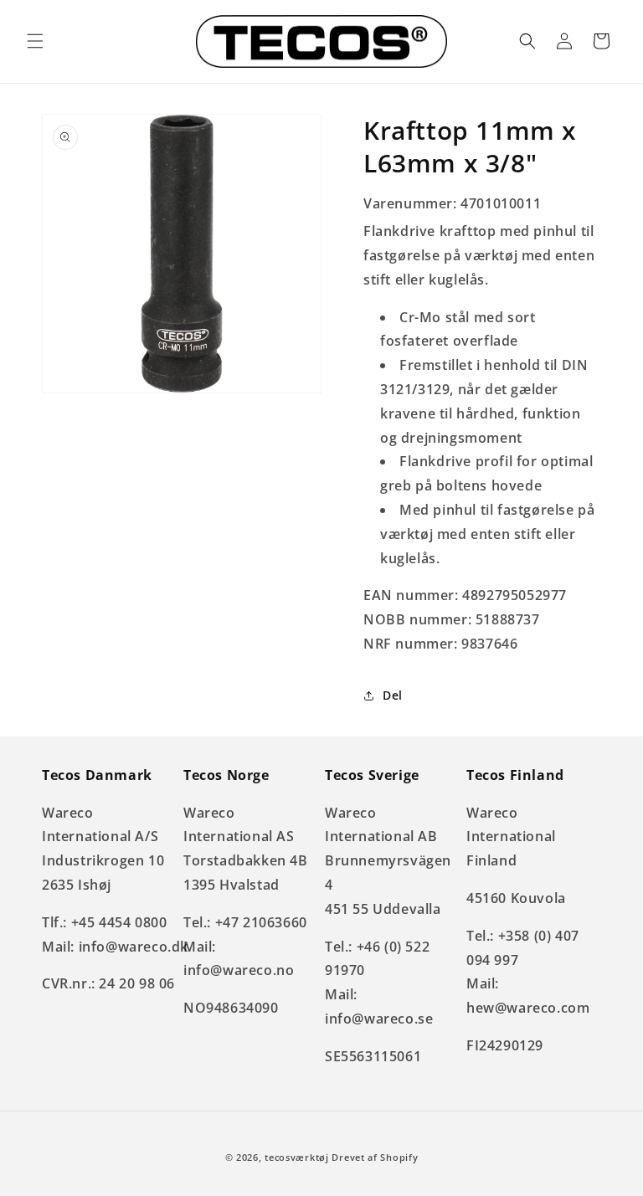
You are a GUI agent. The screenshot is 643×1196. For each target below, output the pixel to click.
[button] (35, 41)
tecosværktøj (296, 1157)
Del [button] (393, 695)
